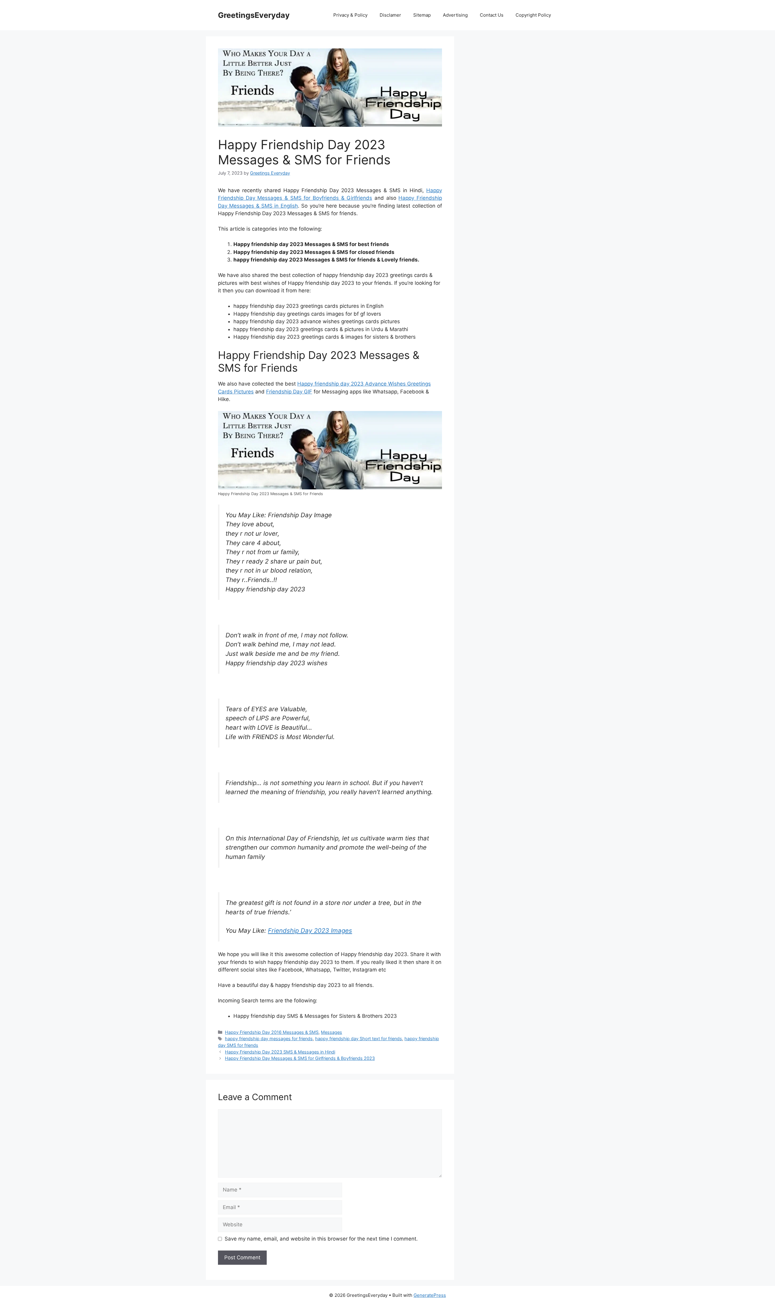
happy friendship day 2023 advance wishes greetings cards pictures (316, 321)
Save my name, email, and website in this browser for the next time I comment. (321, 1239)
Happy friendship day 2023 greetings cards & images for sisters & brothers (324, 337)
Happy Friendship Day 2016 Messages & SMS (271, 1032)
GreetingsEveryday (254, 15)
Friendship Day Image (300, 515)
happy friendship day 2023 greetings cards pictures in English (308, 306)
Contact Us (491, 15)
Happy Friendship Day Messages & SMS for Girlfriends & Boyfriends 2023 (300, 1058)
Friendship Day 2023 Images (310, 930)
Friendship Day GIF (289, 392)
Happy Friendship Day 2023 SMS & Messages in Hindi (280, 1051)
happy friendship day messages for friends (269, 1038)
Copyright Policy (533, 15)
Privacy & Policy (350, 15)
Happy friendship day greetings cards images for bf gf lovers (307, 314)
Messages (331, 1032)
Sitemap (422, 15)
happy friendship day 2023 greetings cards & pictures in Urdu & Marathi (320, 329)
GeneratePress (430, 1295)
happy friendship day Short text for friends (358, 1038)
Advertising (455, 15)
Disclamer (390, 15)
